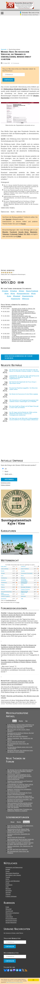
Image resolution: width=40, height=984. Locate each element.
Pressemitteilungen (11, 918)
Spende (8, 219)
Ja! (6, 469)
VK (25, 234)
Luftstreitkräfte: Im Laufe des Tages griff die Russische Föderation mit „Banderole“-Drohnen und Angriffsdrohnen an (24, 377)
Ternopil (2, 573)
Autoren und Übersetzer (13, 881)
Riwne (22, 575)
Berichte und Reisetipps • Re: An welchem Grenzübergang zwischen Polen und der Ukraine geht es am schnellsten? (17, 682)
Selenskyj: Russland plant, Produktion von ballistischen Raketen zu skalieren (19, 810)
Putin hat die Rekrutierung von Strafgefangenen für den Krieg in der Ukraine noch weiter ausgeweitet (22, 339)
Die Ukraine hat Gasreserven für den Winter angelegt (23, 394)
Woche (21, 721)
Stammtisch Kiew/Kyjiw (12, 873)
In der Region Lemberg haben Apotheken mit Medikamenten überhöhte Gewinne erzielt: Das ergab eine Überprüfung (20, 726)
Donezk (22, 594)
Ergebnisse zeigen (5, 482)
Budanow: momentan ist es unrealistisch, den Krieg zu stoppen (19, 790)
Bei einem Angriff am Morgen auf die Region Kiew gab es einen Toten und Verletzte (23, 407)
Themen (8, 894)
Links (7, 886)
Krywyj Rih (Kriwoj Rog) (6, 591)
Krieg (13, 293)
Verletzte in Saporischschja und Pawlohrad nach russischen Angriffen (19, 781)
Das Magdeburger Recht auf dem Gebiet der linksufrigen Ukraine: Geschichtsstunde (20, 840)
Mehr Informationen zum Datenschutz (15, 982)
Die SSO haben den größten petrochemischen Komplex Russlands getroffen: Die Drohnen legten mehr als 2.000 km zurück (23, 330)
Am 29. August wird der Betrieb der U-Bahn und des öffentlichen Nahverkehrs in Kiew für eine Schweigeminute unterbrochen (23, 414)
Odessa (3, 587)
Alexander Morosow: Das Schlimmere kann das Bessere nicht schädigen (20, 751)
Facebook (13, 232)
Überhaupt (26, 822)
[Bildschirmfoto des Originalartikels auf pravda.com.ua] (20, 113)
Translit (8, 877)
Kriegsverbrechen (23, 293)
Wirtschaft (8, 909)
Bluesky (5, 232)
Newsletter (9, 890)
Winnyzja (26, 298)
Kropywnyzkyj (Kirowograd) (24, 582)
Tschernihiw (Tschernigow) (24, 580)
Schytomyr (3, 580)
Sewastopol (3, 598)
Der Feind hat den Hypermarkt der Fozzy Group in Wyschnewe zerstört (19, 793)
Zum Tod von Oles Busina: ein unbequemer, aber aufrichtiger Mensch (20, 826)
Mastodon (33, 232)
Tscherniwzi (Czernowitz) (26, 573)
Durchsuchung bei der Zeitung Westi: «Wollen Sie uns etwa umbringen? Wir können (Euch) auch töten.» (18, 830)
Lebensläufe (9, 916)
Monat (14, 721)
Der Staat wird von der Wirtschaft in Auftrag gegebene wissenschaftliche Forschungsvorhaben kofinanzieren (23, 419)
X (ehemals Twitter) (16, 234)
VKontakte (11, 282)
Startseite (4, 49)
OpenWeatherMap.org (11, 600)
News (11, 970)
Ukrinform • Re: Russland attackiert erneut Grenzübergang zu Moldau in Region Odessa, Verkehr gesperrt (19, 662)
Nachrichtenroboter (11, 920)
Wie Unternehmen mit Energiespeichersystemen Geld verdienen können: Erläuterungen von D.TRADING (23, 400)
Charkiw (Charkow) (25, 589)
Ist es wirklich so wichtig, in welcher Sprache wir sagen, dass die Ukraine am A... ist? (20, 843)
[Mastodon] (14, 970)
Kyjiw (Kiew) (3, 566)
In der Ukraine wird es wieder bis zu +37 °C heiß (23, 334)
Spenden (8, 892)
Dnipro (22, 291)
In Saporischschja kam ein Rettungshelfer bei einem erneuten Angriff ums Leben (24, 325)
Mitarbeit (8, 888)
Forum (23, 224)
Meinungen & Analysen (12, 913)
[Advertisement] (20, 30)
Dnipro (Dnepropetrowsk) (5, 594)
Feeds (7, 883)
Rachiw (2, 571)
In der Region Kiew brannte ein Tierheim (24, 336)
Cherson (3, 589)
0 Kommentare (16, 63)
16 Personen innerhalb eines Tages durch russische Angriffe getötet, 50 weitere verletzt (20, 796)
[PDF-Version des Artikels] (19, 282)
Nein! (6, 471)
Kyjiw (34, 293)
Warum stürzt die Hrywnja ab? (16, 741)
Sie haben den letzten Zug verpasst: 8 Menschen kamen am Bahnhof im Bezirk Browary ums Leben (24, 313)
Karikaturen (9, 885)
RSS (28, 234)
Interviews (9, 914)
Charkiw (5, 291)
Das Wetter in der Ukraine (13, 875)
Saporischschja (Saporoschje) (24, 592)
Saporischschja (28, 296)
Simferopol (23, 596)
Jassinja (23, 571)
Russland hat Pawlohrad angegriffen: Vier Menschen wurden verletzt (19, 800)
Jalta (22, 598)
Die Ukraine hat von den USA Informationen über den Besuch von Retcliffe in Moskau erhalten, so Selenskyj (24, 370)
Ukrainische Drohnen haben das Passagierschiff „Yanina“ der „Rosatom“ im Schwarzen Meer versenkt (24, 317)
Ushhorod (23, 566)
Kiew (7, 293)
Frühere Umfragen (5, 485)
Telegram (5, 234)
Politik (7, 907)
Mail (22, 282)
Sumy (22, 584)
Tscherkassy (4, 582)
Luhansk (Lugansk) (5, 596)
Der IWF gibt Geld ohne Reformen (17, 736)
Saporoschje (16, 298)
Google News (23, 232)
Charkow (14, 291)
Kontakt (8, 869)
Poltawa (2, 584)
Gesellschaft (9, 911)
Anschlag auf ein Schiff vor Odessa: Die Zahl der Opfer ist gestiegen (23, 309)
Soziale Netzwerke (11, 922)
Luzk (2, 575)
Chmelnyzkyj (4, 577)
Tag (26, 721)
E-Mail (19, 236)
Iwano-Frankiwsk (32, 291)
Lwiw (9, 296)
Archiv (7, 879)
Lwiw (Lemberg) (4, 568)
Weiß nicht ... (9, 474)
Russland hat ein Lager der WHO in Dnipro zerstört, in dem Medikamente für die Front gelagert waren (24, 322)
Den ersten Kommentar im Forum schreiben (18, 357)
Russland (17, 296)
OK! (33, 980)
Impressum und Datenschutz (14, 867)
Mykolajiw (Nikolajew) (26, 587)
